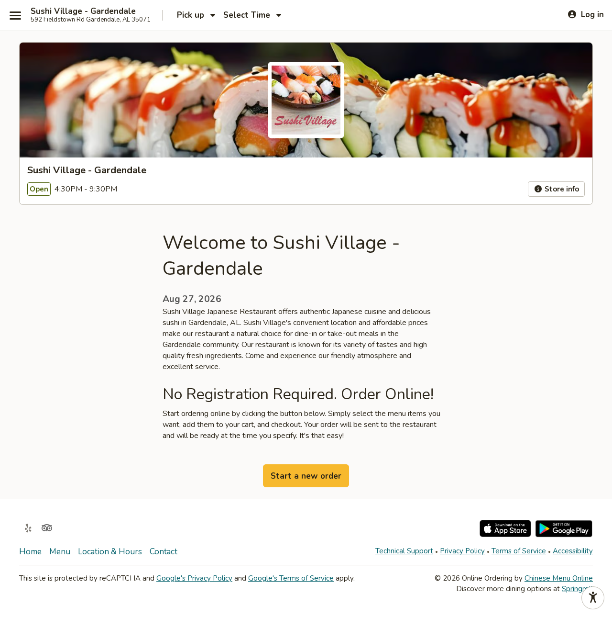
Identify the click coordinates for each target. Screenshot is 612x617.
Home (30, 551)
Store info (561, 189)
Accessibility (573, 551)
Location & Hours (110, 551)
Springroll (577, 589)
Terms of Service (519, 551)
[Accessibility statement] (592, 597)
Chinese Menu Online (559, 578)
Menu (59, 551)
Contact (163, 551)
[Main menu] (15, 15)
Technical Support (404, 551)
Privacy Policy (462, 551)
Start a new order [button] (306, 476)
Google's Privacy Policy (194, 578)
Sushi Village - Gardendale (83, 11)
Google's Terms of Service (291, 578)
